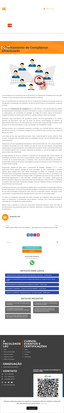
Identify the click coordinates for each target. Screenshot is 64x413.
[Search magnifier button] (57, 242)
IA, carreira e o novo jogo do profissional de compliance (17, 303)
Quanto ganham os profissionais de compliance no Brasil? (22, 284)
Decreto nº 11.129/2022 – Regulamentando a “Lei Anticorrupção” (24, 292)
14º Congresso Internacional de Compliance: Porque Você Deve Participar (17, 309)
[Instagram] (34, 235)
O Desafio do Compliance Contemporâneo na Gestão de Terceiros (45, 303)
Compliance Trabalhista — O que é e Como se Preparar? (22, 288)
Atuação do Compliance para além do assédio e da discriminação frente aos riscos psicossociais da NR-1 (44, 310)
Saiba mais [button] (44, 403)
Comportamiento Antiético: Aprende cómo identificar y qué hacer (24, 275)
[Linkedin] (31, 235)
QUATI (55, 167)
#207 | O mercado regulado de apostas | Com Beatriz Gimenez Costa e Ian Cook (17, 316)
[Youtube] (38, 235)
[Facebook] (28, 235)
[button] (44, 8)
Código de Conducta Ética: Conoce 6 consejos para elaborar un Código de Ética (28, 279)
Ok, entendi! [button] (32, 408)
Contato (10, 371)
